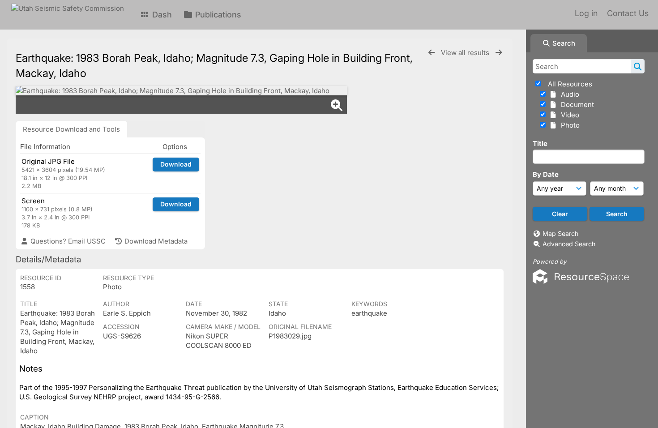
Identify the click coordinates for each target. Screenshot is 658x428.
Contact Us (628, 13)
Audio (568, 94)
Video (568, 115)
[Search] (638, 66)
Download (176, 164)
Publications (217, 14)
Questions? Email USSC (67, 241)
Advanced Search (569, 244)
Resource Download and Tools (71, 129)
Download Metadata (155, 241)
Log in (586, 13)
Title (540, 143)
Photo (568, 125)
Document (575, 104)
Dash (161, 14)
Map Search (560, 233)
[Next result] (499, 52)
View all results (466, 52)
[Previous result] (431, 52)
